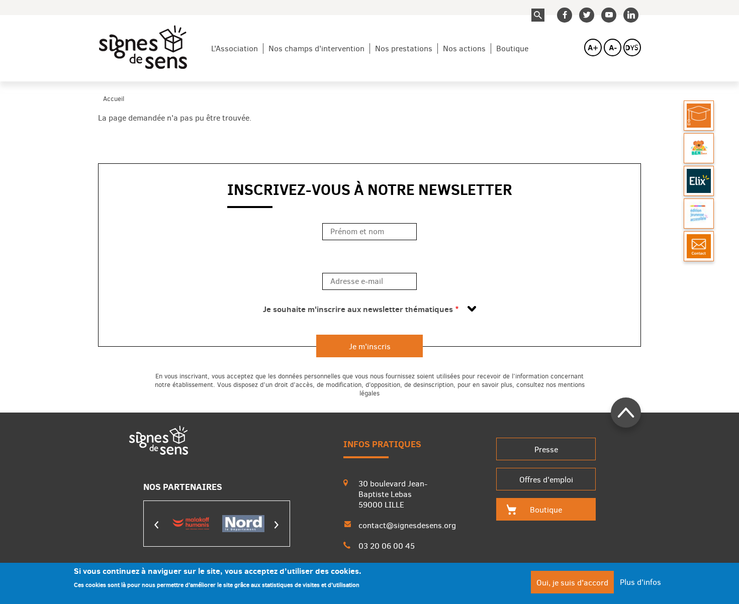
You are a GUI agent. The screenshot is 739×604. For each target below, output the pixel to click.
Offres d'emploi (546, 479)
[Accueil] (143, 48)
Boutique (512, 48)
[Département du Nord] (243, 524)
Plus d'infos (640, 582)
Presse (546, 449)
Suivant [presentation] (276, 525)
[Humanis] (190, 524)
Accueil (113, 98)
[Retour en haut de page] (626, 412)
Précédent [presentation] (157, 525)
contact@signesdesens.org (407, 525)
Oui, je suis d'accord (572, 582)
